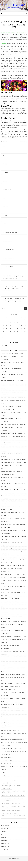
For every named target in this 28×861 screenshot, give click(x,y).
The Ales (3, 775)
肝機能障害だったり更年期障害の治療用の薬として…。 (13, 739)
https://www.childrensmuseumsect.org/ (11, 276)
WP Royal (17, 858)
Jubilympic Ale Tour (5, 722)
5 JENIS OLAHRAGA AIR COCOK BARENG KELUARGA (13, 574)
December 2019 (5, 846)
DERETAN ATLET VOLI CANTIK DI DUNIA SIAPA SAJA (13, 565)
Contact (3, 727)
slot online (5, 172)
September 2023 (5, 831)
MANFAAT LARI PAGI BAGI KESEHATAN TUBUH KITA (13, 683)
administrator (6, 141)
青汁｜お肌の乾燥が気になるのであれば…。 (11, 730)
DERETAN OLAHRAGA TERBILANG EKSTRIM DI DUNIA (13, 674)
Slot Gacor (3, 43)
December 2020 (5, 843)
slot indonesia (6, 206)
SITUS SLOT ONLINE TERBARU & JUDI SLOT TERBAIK (13, 459)
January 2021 (4, 840)
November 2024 (5, 825)
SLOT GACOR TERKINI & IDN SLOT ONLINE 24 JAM (13, 32)
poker (4, 155)
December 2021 (5, 837)
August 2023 (4, 834)
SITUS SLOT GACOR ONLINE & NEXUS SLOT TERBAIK (13, 462)
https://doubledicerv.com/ (16, 298)
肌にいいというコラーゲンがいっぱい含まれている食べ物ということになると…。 (13, 807)
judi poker (5, 198)
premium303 (5, 215)
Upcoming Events (5, 724)
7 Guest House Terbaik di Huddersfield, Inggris (12, 353)
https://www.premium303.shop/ (9, 249)
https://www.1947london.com (9, 266)
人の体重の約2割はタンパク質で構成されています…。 (13, 748)
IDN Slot (3, 57)
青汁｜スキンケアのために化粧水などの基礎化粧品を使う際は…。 (13, 816)
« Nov (2, 338)
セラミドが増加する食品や (7, 760)
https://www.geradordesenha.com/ (10, 232)
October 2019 (4, 849)
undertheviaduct (14, 20)
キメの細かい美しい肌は (6, 763)
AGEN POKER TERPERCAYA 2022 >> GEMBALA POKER (13, 424)
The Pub (3, 772)
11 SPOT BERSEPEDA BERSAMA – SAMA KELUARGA (13, 577)
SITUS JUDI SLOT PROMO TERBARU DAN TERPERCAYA (13, 397)
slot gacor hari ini (7, 189)
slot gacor (5, 181)
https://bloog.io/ (15, 286)
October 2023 (4, 828)
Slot (19, 34)
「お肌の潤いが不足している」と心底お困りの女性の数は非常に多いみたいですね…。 (13, 792)
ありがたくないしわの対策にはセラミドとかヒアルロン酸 (14, 766)
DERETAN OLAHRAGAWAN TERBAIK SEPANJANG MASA (13, 636)
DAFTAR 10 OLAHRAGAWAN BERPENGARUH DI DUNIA (13, 621)
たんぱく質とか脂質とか (6, 757)
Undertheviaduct (14, 4)
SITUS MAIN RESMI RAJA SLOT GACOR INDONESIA (12, 548)
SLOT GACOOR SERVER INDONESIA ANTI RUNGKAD (13, 556)
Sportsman (3, 769)
